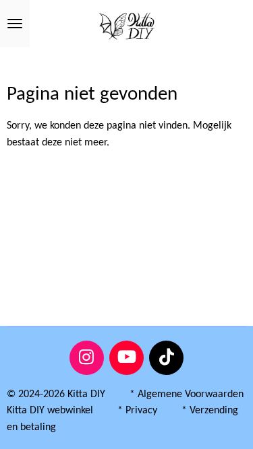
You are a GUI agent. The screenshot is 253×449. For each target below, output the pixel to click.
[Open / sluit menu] (15, 23)
